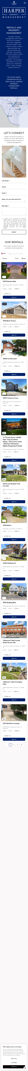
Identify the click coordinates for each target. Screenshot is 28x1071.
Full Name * (6, 180)
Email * (4, 193)
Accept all (14, 1066)
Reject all (14, 1058)
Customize (14, 1062)
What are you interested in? (11, 199)
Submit (14, 232)
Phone (4, 187)
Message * (5, 206)
